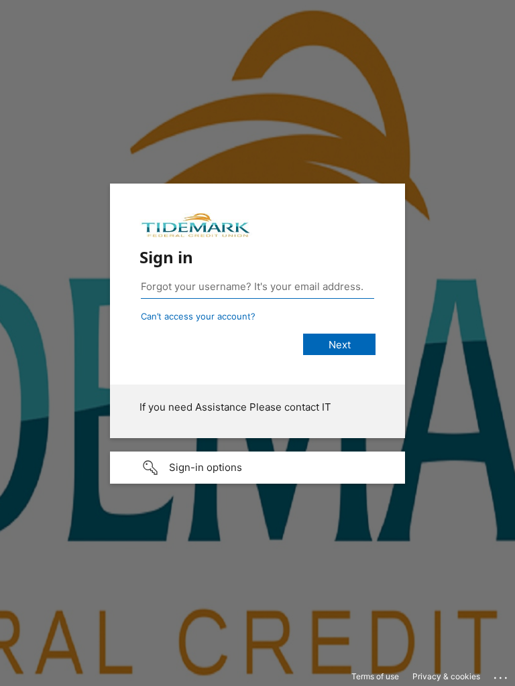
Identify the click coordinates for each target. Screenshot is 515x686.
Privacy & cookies (446, 676)
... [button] (502, 674)
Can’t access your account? (198, 316)
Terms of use (375, 676)
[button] (257, 468)
